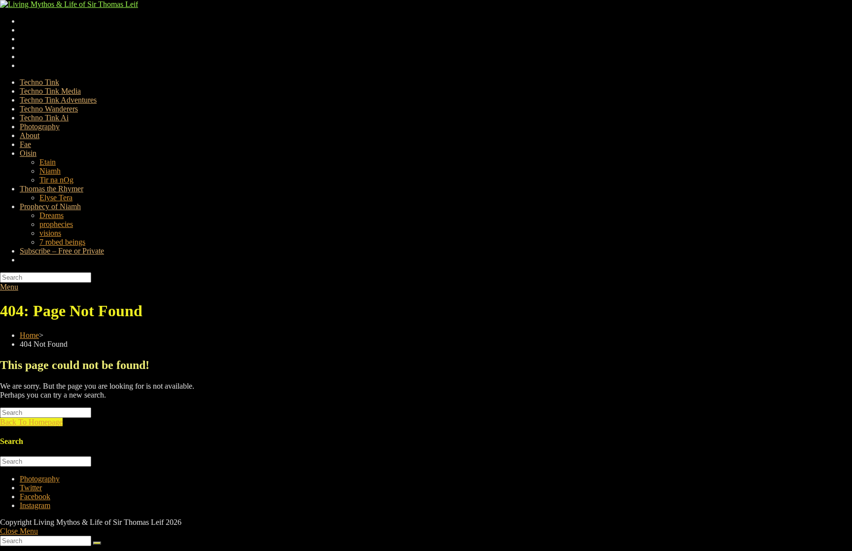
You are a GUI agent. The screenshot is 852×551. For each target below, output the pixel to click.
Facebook (35, 496)
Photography (40, 479)
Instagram (35, 505)
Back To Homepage (31, 422)
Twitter (31, 487)
